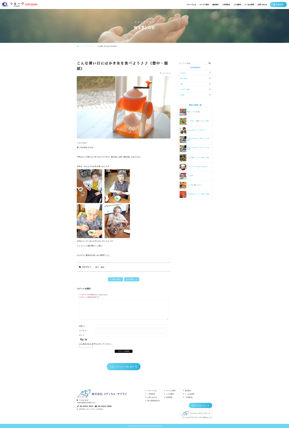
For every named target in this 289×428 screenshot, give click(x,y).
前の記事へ (116, 279)
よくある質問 (249, 4)
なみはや (183, 73)
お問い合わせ (262, 4)
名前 (81, 326)
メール (82, 330)
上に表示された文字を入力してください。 (96, 344)
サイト (81, 335)
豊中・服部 (99, 267)
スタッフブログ (87, 46)
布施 (181, 84)
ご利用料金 (226, 4)
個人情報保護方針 (153, 400)
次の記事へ (130, 279)
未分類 (182, 95)
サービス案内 (204, 4)
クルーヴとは (191, 4)
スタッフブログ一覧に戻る (122, 367)
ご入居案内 (237, 4)
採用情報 (279, 4)
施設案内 (215, 4)
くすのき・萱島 (185, 89)
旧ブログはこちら (199, 405)
